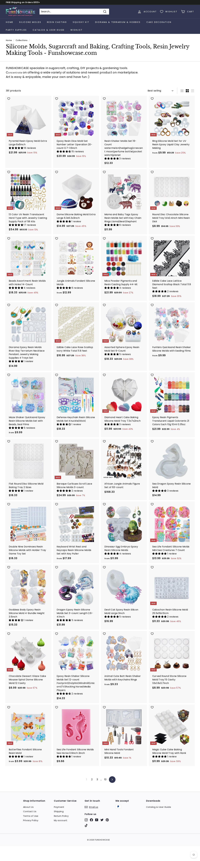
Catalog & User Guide (49, 29)
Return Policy (61, 815)
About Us (28, 807)
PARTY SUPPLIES (16, 29)
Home (9, 22)
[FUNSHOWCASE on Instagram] (86, 820)
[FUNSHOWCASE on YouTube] (96, 820)
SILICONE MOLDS (30, 22)
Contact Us (29, 811)
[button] (16, 148)
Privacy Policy (30, 820)
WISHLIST (76, 29)
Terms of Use (30, 815)
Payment (59, 807)
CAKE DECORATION (158, 22)
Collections (21, 40)
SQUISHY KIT (81, 22)
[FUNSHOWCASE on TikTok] (86, 825)
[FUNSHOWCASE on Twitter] (102, 820)
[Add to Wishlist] (28, 99)
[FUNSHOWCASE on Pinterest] (107, 820)
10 (105, 779)
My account (60, 820)
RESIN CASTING (57, 22)
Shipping (59, 811)
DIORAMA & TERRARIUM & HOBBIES (118, 22)
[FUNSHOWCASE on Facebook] (91, 820)
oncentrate (15, 72)
